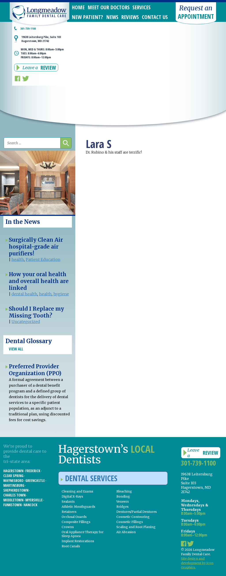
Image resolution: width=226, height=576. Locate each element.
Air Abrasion (126, 532)
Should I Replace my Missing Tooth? (36, 312)
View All (16, 349)
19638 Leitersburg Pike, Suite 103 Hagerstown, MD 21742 (41, 39)
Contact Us (155, 17)
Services (141, 7)
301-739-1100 (28, 28)
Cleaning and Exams (77, 491)
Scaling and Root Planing (136, 527)
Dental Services (91, 478)
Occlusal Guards (74, 517)
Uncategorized (25, 321)
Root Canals (71, 546)
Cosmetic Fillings (129, 522)
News (112, 17)
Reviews (130, 17)
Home (78, 7)
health (17, 259)
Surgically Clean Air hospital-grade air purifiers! (36, 246)
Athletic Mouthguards (78, 507)
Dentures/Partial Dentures (136, 512)
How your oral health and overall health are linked (39, 281)
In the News (23, 221)
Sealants (68, 502)
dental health (24, 294)
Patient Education (43, 259)
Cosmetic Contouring (133, 517)
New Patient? (87, 17)
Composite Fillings (76, 522)
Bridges (122, 507)
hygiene (61, 294)
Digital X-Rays (72, 496)
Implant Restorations (78, 541)
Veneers (122, 502)
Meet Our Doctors (109, 7)
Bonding (123, 496)
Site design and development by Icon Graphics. (197, 563)
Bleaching (124, 491)
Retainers (69, 512)
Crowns (68, 527)
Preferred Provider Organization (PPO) (35, 370)
